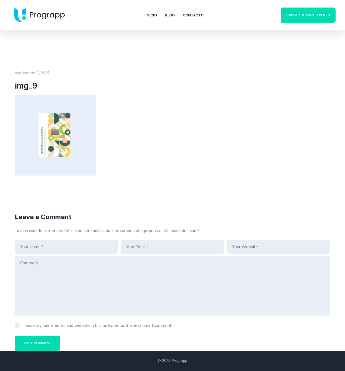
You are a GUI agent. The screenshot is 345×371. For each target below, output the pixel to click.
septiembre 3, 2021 (32, 73)
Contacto (193, 15)
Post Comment (37, 343)
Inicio (151, 15)
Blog (170, 15)
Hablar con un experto (308, 15)
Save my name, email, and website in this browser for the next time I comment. (98, 325)
